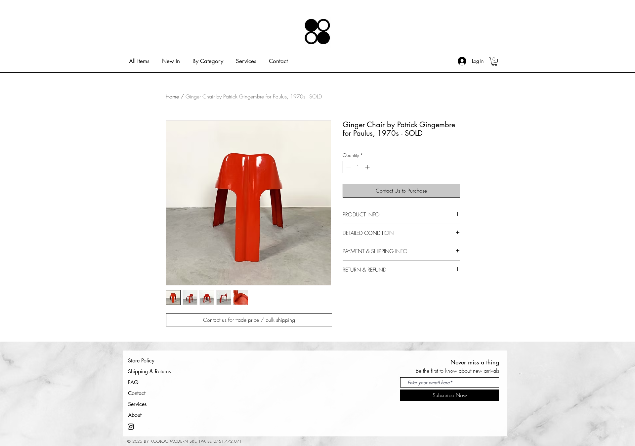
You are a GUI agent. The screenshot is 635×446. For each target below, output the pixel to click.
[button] (494, 61)
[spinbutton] (358, 167)
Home (172, 96)
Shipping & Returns (149, 371)
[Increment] (368, 167)
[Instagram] (131, 427)
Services (137, 404)
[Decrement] (348, 167)
